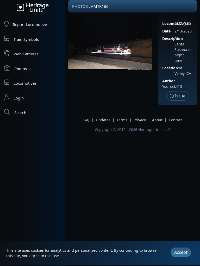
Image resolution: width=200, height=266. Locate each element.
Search (20, 112)
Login (19, 98)
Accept (181, 252)
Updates (103, 119)
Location (170, 67)
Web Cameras (26, 53)
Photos (20, 68)
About (157, 119)
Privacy (140, 119)
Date (166, 31)
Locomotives (25, 83)
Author (168, 80)
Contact (175, 119)
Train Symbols (26, 39)
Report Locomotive (30, 24)
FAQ (86, 120)
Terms (122, 119)
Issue (179, 96)
